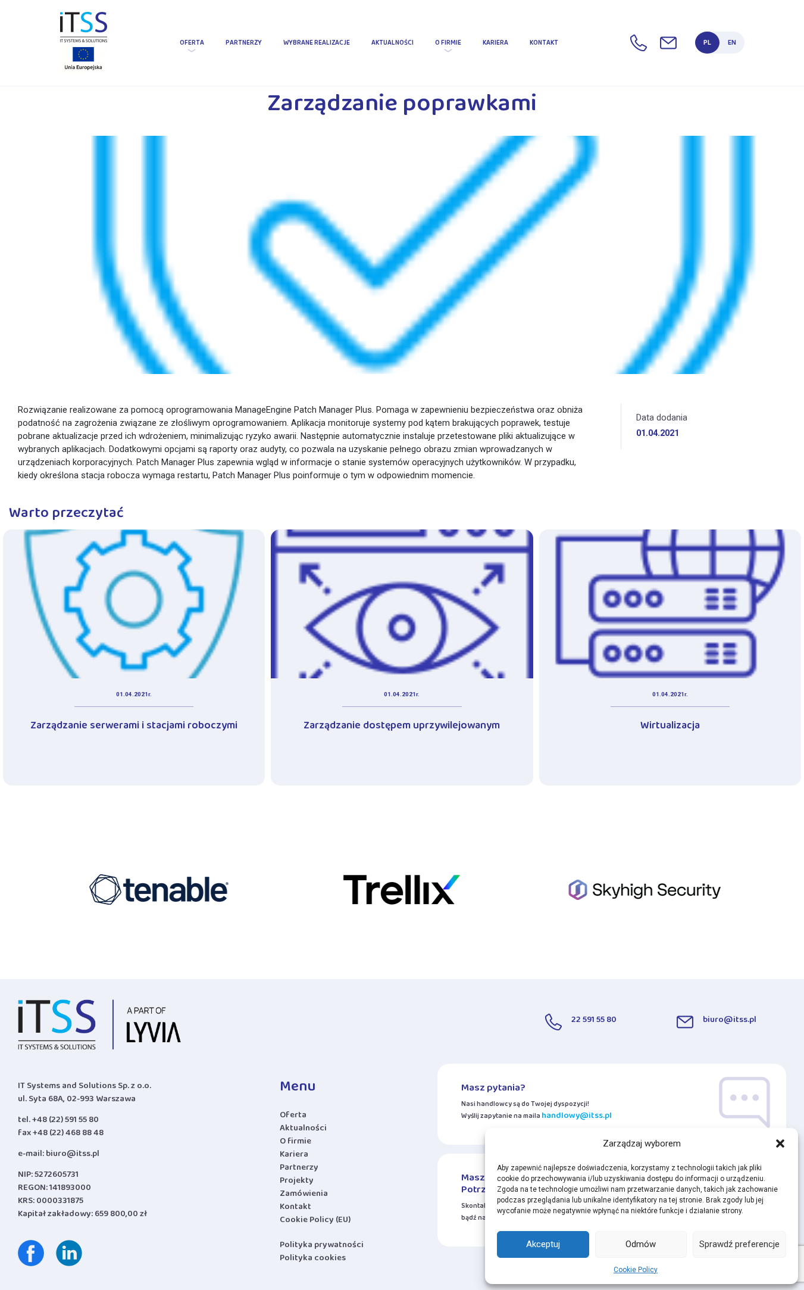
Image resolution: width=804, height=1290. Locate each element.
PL (707, 44)
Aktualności (392, 44)
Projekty (297, 1182)
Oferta (192, 44)
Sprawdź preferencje (739, 1244)
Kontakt (544, 44)
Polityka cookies (313, 1260)
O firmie (448, 44)
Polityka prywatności (322, 1247)
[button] (780, 1143)
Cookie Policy (636, 1270)
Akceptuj (543, 1244)
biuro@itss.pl (72, 1156)
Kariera (495, 44)
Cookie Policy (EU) (315, 1222)
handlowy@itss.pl (577, 1117)
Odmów (640, 1244)
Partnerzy (244, 44)
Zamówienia (304, 1195)
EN (732, 44)
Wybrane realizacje (316, 44)
